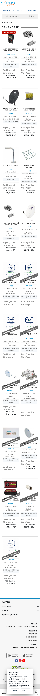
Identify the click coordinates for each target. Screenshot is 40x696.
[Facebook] (16, 660)
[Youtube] (23, 660)
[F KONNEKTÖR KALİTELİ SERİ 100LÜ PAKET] (11, 212)
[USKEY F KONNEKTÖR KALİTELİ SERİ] (29, 38)
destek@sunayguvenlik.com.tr (25, 647)
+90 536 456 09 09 (31, 637)
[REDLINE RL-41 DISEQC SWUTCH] (11, 433)
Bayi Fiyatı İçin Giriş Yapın (9, 71)
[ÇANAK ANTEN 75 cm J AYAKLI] (11, 375)
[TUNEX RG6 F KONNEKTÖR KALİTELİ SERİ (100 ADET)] (11, 322)
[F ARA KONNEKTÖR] (11, 545)
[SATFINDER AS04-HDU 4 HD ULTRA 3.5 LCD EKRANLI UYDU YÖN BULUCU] (11, 38)
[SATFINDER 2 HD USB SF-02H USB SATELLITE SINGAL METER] (11, 487)
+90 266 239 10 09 (31, 634)
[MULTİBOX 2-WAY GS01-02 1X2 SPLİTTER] (29, 375)
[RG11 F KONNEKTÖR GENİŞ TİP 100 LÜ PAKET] (29, 487)
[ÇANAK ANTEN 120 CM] (29, 433)
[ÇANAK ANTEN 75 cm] (29, 212)
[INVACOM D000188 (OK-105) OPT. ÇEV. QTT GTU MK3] (11, 270)
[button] (32, 16)
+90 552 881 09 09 (31, 640)
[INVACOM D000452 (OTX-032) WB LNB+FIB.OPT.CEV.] (29, 270)
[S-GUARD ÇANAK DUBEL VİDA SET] (29, 97)
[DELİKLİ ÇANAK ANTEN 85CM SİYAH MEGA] (11, 97)
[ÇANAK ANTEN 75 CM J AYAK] (29, 322)
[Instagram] (20, 660)
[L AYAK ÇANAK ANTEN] (11, 155)
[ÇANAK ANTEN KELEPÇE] (29, 155)
